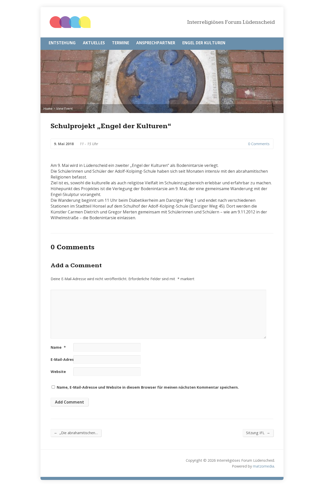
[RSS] (273, 43)
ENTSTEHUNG (62, 43)
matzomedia (263, 466)
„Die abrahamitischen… (76, 432)
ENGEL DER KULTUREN (203, 43)
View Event (64, 108)
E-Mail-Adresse (67, 359)
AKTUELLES (94, 43)
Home (48, 108)
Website (58, 371)
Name (58, 347)
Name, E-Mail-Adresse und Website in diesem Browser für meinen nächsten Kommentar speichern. (148, 387)
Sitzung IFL (258, 432)
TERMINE (120, 43)
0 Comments (244, 144)
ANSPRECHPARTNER (155, 43)
